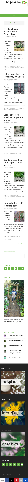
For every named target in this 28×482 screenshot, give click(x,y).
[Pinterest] (16, 480)
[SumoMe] (25, 480)
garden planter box (15, 196)
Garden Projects (14, 108)
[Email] (21, 480)
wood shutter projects (13, 109)
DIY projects (13, 237)
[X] (11, 480)
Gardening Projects (15, 66)
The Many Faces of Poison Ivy (15, 357)
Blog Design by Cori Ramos (18, 474)
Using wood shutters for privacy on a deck (14, 75)
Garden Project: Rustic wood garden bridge (13, 117)
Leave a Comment (8, 80)
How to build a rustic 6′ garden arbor (14, 204)
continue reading (14, 322)
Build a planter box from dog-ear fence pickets (13, 162)
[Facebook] (7, 480)
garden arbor (20, 237)
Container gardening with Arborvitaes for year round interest (15, 352)
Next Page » (21, 244)
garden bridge (13, 153)
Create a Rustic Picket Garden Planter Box (11, 31)
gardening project (14, 67)
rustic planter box (10, 69)
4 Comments (6, 38)
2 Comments (6, 169)
